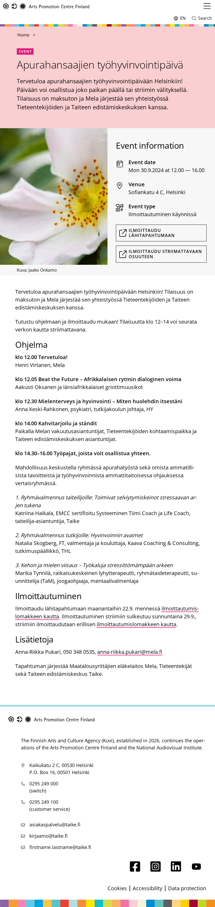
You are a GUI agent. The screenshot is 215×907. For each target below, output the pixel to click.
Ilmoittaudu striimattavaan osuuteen (165, 253)
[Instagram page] (155, 869)
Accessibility (147, 888)
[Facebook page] (135, 869)
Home (23, 35)
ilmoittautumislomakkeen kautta (136, 624)
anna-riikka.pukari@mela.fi (129, 651)
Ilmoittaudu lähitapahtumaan (152, 232)
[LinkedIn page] (176, 869)
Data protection (187, 888)
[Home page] (46, 6)
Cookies (117, 888)
